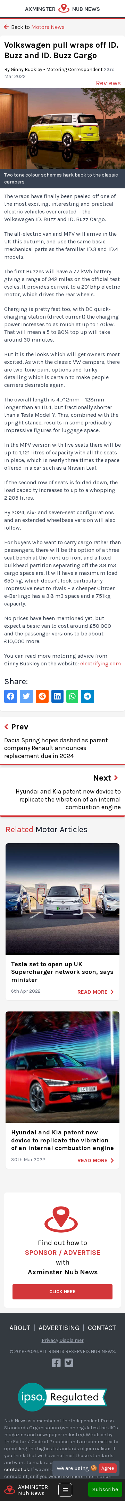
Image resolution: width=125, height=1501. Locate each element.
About (19, 1328)
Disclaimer (71, 1340)
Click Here (62, 1292)
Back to (37, 27)
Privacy (50, 1340)
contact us (16, 1469)
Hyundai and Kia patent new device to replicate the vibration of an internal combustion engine (62, 1140)
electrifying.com (100, 663)
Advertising (59, 1328)
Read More (92, 991)
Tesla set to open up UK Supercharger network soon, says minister (62, 972)
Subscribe (105, 1489)
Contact (102, 1328)
